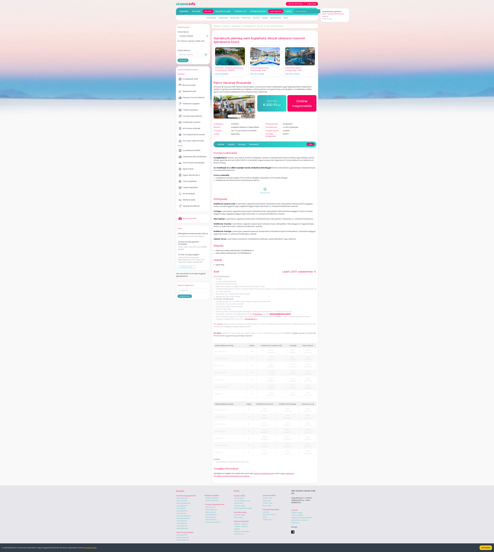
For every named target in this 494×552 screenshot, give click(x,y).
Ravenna (260, 26)
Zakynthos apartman (212, 522)
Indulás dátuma (184, 50)
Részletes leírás (90, 548)
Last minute (276, 11)
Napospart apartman (212, 498)
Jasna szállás (238, 517)
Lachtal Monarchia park (242, 501)
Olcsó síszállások (190, 181)
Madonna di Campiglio (242, 531)
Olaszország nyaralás (184, 532)
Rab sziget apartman (184, 503)
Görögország (223, 18)
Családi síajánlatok (190, 187)
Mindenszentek (258, 11)
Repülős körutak (189, 91)
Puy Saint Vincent (269, 514)
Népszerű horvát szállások (194, 97)
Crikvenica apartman (184, 516)
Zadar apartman (182, 523)
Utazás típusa (183, 32)
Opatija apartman (182, 528)
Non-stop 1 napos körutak (193, 141)
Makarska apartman (183, 518)
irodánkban (257, 314)
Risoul (265, 517)
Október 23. (240, 11)
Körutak (196, 11)
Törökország (245, 18)
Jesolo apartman (182, 535)
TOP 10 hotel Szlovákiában (194, 163)
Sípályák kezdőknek (191, 206)
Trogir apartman (182, 526)
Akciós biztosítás (189, 218)
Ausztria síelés (239, 496)
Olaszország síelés (241, 521)
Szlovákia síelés (240, 512)
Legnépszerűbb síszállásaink (194, 156)
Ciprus (285, 18)
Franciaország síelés (270, 509)
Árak (310, 144)
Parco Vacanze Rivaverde (274, 26)
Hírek (180, 228)
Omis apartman (182, 521)
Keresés (183, 60)
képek (231, 144)
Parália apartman (211, 514)
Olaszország (236, 26)
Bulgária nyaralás (212, 495)
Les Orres (266, 512)
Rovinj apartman (182, 511)
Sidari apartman (210, 519)
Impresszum (295, 523)
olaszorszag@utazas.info (263, 473)
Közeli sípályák (189, 194)
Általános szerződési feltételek (301, 518)
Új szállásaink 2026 (190, 79)
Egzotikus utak (223, 11)
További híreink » (186, 267)
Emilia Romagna (248, 26)
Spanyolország (275, 18)
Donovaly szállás (239, 515)
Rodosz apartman (211, 509)
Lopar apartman (182, 506)
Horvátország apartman (186, 496)
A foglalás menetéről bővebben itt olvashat (231, 476)
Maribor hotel (267, 498)
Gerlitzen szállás (239, 506)
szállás (220, 144)
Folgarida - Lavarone (241, 524)
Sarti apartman (210, 507)
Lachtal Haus (238, 503)
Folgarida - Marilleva (241, 526)
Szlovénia (256, 18)
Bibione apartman (183, 537)
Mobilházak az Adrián (191, 122)
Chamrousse (267, 519)
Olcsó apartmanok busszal (194, 134)
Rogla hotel (267, 500)
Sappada (237, 529)
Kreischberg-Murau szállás (243, 508)
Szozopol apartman (211, 500)
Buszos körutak (189, 85)
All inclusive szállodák (191, 128)
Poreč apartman (182, 501)
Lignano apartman (183, 540)
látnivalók (254, 144)
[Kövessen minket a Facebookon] (292, 532)
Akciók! (207, 11)
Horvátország (211, 18)
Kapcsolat (294, 510)
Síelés (288, 11)
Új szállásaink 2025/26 (191, 150)
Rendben (485, 548)
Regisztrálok (185, 296)
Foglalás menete (296, 513)
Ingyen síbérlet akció (191, 175)
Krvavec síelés (267, 503)
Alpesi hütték (188, 169)
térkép (241, 144)
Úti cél (191, 41)
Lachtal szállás (239, 498)
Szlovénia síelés (269, 495)
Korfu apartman (210, 517)
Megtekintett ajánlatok (331, 11)
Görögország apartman (214, 504)
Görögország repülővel (192, 116)
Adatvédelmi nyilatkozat (299, 520)
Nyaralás (226, 26)
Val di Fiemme (239, 534)
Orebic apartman (182, 498)
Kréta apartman (210, 512)
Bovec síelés (267, 505)
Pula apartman (182, 513)
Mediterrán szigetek (191, 104)
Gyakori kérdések (297, 515)
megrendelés (302, 103)
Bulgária (265, 18)
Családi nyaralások (190, 110)
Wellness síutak (189, 200)
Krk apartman (181, 508)
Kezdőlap (217, 26)
